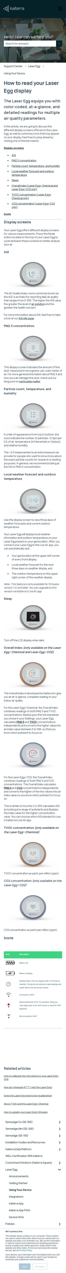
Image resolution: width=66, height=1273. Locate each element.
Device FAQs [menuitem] (16, 1217)
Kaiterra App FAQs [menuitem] (19, 1210)
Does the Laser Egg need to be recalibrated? (28, 1095)
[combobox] (30, 44)
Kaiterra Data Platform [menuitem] (18, 1149)
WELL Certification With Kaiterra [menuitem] (23, 1156)
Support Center (13, 66)
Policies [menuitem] (10, 1224)
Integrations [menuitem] (16, 1196)
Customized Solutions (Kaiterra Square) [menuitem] (28, 1162)
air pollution (38, 304)
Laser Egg (34, 66)
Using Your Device (14, 73)
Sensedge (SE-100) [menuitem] (16, 1135)
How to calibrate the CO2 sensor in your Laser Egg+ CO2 (31, 1077)
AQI (14, 155)
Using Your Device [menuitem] (20, 1190)
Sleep (15, 180)
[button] (59, 1122)
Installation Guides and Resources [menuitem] (25, 1142)
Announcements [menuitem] (19, 1176)
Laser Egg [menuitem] (11, 1169)
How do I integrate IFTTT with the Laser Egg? (28, 1087)
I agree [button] (25, 1266)
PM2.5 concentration (24, 160)
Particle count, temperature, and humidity (36, 166)
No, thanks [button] (39, 1266)
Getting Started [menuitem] (18, 1183)
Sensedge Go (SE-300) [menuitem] (19, 1122)
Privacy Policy (26, 1250)
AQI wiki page (26, 318)
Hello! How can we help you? (28, 36)
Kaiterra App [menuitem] (16, 1203)
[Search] (59, 44)
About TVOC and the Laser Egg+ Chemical (26, 1103)
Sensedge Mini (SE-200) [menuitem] (19, 1128)
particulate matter (29, 381)
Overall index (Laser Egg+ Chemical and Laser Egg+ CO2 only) (35, 187)
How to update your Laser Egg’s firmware (26, 1112)
